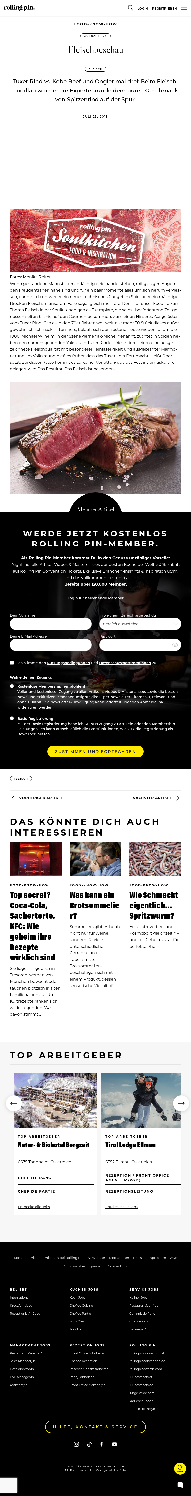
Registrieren (164, 8)
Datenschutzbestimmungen (125, 662)
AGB (173, 1257)
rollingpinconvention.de (147, 1361)
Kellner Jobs (138, 1297)
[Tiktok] (89, 1444)
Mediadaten (119, 1257)
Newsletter (96, 1257)
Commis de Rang (142, 1313)
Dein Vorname (22, 615)
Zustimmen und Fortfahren (95, 751)
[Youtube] (114, 1444)
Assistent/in (18, 1385)
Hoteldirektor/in (22, 1369)
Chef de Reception (83, 1361)
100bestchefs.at (140, 1377)
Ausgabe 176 (95, 36)
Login (143, 8)
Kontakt (20, 1257)
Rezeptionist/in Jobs (25, 1313)
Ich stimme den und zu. (86, 662)
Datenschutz (117, 1266)
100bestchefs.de (141, 1385)
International (19, 1297)
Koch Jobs (77, 1297)
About (36, 1257)
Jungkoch (77, 1329)
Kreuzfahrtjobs (21, 1305)
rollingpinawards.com (145, 1369)
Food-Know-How (95, 24)
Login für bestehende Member (96, 598)
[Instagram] (76, 1444)
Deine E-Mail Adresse (28, 636)
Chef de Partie (80, 1313)
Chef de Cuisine (81, 1305)
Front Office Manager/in (87, 1385)
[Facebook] (101, 1444)
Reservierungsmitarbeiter (89, 1369)
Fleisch (96, 69)
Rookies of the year (143, 1409)
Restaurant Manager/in (27, 1353)
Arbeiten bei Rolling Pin (64, 1257)
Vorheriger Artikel (40, 797)
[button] (14, 1103)
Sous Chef (77, 1321)
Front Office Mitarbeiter (87, 1353)
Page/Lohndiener (83, 1377)
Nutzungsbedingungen (68, 662)
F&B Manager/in (22, 1377)
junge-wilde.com (142, 1393)
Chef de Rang (139, 1321)
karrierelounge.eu (142, 1401)
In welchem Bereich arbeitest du (127, 615)
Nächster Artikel (153, 797)
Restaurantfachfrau (144, 1305)
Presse (138, 1257)
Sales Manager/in (22, 1361)
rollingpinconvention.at (146, 1353)
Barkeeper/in (138, 1329)
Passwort (107, 636)
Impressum (156, 1257)
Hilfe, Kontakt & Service (95, 1426)
